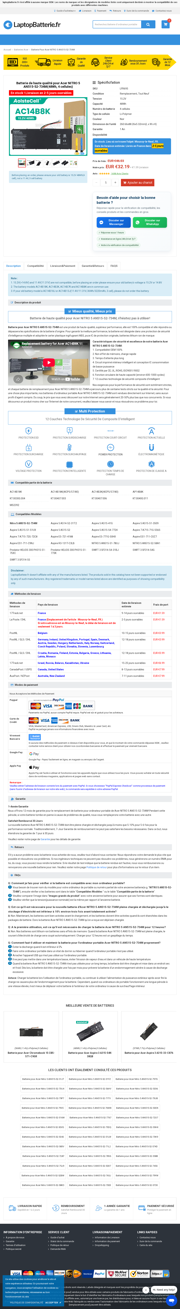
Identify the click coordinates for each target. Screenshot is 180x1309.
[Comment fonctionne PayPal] (94, 1274)
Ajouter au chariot (140, 182)
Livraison (86, 10)
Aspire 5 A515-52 (60, 530)
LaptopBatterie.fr (37, 24)
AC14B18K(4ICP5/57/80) (65, 491)
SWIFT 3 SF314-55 (20, 559)
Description (13, 266)
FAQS (114, 266)
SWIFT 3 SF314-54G (144, 549)
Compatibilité (35, 266)
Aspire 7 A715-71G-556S (146, 530)
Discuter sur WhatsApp (152, 222)
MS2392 (14, 505)
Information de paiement (107, 1241)
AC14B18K (16, 491)
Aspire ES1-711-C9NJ (22, 543)
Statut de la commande (62, 1241)
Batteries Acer (21, 49)
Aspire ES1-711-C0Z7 (145, 536)
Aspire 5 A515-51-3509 (146, 523)
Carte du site (146, 1245)
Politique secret (13, 1249)
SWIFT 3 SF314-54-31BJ (105, 549)
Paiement (101, 10)
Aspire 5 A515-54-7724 (105, 530)
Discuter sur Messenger (116, 222)
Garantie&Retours (93, 266)
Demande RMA (58, 1249)
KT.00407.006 (99, 498)
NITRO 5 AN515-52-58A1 (146, 543)
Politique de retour (96, 867)
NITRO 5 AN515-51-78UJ (105, 543)
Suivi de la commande (138, 10)
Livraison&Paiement (62, 266)
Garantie (45, 839)
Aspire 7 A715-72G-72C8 (23, 536)
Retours (117, 10)
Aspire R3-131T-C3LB (63, 543)
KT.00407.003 (58, 498)
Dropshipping (102, 1245)
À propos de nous (15, 1237)
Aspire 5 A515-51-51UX (23, 530)
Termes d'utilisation (15, 1245)
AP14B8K (138, 491)
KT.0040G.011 (140, 498)
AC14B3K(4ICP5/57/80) (105, 491)
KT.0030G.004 (17, 498)
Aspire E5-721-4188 (62, 536)
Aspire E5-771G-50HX (104, 536)
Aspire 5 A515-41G (102, 523)
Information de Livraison (107, 1237)
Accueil (7, 49)
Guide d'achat (57, 1237)
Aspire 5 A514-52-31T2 (64, 523)
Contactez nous (164, 10)
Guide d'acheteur (65, 10)
